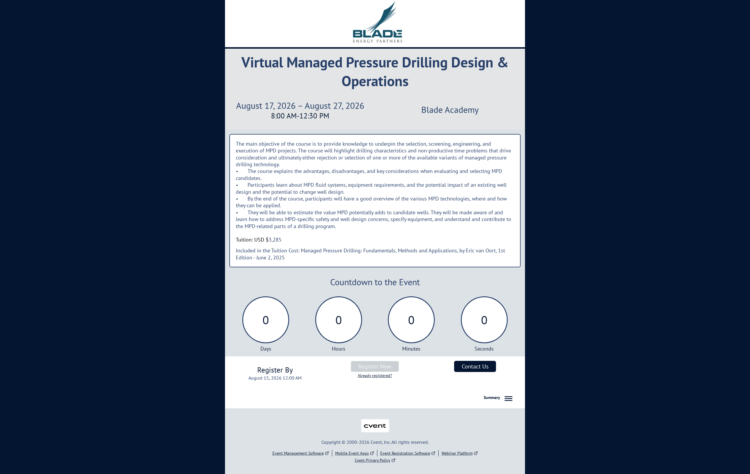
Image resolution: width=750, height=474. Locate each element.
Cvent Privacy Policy (372, 460)
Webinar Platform (457, 453)
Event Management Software (298, 453)
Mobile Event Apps (352, 453)
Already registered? (375, 375)
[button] (499, 397)
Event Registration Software (405, 453)
